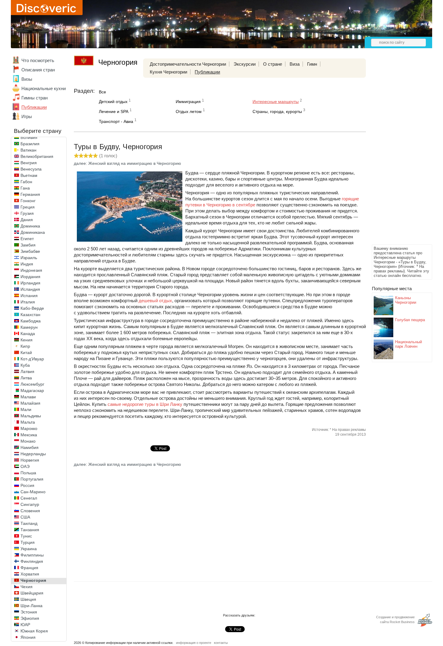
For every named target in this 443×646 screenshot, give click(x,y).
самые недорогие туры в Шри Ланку (145, 404)
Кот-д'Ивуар (32, 358)
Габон (26, 181)
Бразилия (29, 143)
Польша (28, 472)
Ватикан (28, 150)
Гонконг (28, 200)
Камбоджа (30, 320)
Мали (25, 409)
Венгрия (28, 162)
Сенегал (28, 498)
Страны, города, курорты (277, 111)
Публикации (34, 107)
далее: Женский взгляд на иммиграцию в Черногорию (127, 163)
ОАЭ (25, 466)
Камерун (29, 327)
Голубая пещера (410, 320)
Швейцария (31, 593)
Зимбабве (30, 251)
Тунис (26, 536)
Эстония (28, 612)
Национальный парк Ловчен (408, 344)
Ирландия (30, 283)
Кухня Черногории (168, 71)
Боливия (28, 137)
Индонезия (31, 270)
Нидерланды (33, 453)
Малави (28, 396)
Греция (27, 207)
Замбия (28, 245)
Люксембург (32, 384)
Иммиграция (188, 101)
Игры (26, 116)
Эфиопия (29, 618)
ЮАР (25, 624)
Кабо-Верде (32, 308)
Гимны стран (34, 97)
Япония (28, 637)
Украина (28, 548)
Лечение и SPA (113, 111)
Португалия (31, 479)
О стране (272, 64)
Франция (29, 567)
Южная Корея (34, 631)
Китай (26, 352)
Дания (26, 219)
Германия (30, 194)
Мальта (27, 422)
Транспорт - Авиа (116, 121)
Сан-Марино (33, 491)
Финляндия (31, 561)
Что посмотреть (37, 60)
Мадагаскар (32, 390)
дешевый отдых (155, 300)
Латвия (27, 371)
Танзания (29, 529)
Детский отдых (113, 101)
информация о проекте (193, 642)
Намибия (29, 447)
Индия (26, 264)
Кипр (25, 346)
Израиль (28, 257)
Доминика (30, 226)
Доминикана (32, 232)
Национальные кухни (43, 88)
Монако (28, 441)
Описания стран (38, 69)
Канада (27, 333)
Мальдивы (30, 415)
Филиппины (32, 555)
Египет (27, 238)
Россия (27, 485)
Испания (29, 295)
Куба (25, 365)
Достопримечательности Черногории (188, 64)
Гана (25, 188)
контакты (221, 642)
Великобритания (36, 156)
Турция (27, 542)
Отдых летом (189, 111)
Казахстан (30, 314)
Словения (30, 510)
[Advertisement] (396, 152)
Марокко (28, 428)
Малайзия (30, 403)
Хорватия (29, 574)
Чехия (26, 586)
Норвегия (29, 460)
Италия (27, 301)
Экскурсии (245, 64)
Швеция (28, 599)
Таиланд (28, 523)
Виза (295, 64)
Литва (26, 377)
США (25, 517)
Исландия (30, 289)
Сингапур (29, 504)
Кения (26, 339)
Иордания (30, 276)
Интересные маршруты (276, 101)
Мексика (28, 434)
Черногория (33, 580)
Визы (26, 79)
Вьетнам (28, 175)
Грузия (27, 213)
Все (102, 91)
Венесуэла (31, 169)
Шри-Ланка (31, 605)
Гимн (312, 64)
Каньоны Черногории (405, 300)
